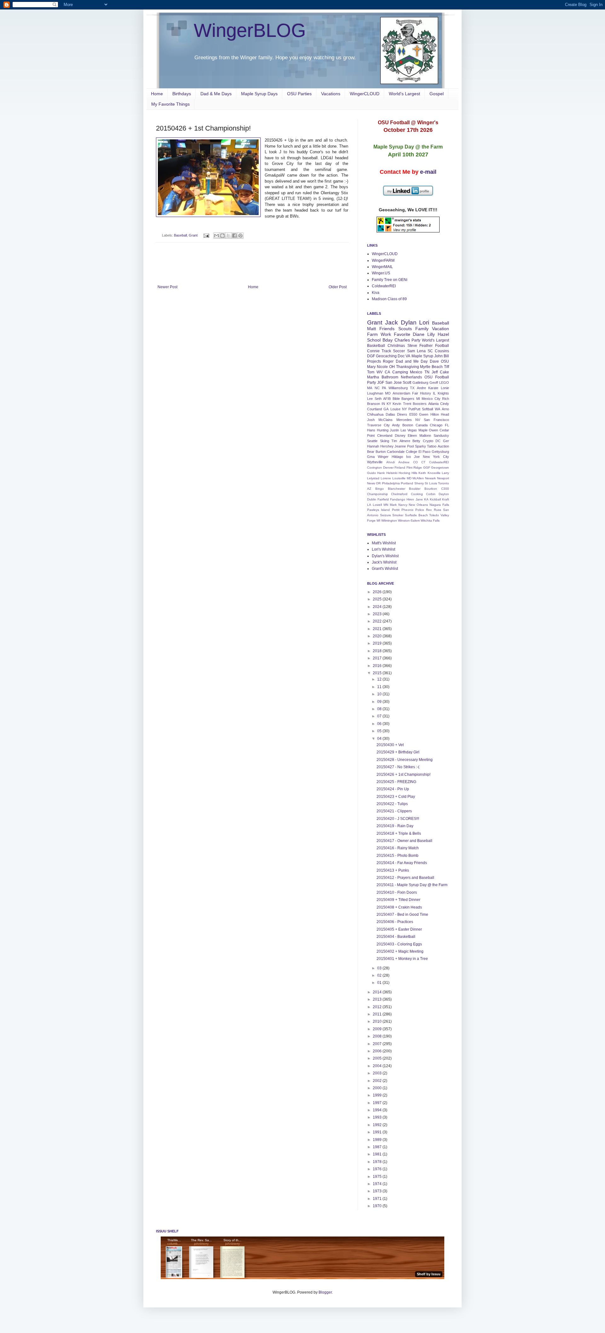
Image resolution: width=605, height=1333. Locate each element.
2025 (378, 599)
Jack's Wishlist (384, 562)
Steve (412, 345)
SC (430, 351)
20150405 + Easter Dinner (399, 929)
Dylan (409, 322)
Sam (411, 351)
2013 (378, 999)
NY (404, 409)
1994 (378, 1110)
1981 (378, 1154)
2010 (378, 1021)
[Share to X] (228, 235)
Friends (387, 328)
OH (392, 367)
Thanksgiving (407, 367)
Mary (371, 367)
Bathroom (390, 377)
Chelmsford (399, 494)
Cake (444, 372)
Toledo (434, 515)
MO (388, 393)
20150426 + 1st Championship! (403, 774)
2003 (378, 1073)
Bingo (379, 488)
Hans (371, 430)
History (425, 393)
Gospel (436, 93)
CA (387, 372)
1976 (378, 1169)
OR (378, 483)
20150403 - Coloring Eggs (399, 944)
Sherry (419, 483)
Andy (396, 425)
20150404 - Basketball (396, 936)
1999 (378, 1095)
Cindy (444, 404)
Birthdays (181, 93)
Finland (400, 467)
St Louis (431, 483)
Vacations (330, 93)
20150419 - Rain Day (395, 826)
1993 (378, 1117)
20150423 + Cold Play (396, 796)
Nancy (402, 504)
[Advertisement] (252, 267)
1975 (378, 1176)
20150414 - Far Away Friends (402, 863)
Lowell (377, 504)
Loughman (375, 393)
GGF (426, 467)
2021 (378, 629)
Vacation (440, 328)
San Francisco (436, 420)
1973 (378, 1191)
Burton (381, 451)
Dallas (390, 414)
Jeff (435, 372)
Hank (381, 473)
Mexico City (431, 398)
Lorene (386, 478)
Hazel (443, 334)
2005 (378, 1058)
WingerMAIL (382, 267)
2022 (378, 621)
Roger (388, 361)
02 (380, 975)
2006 (378, 1051)
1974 (378, 1184)
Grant (193, 235)
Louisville (399, 478)
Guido (371, 473)
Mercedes (404, 420)
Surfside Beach (416, 515)
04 (380, 738)
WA (437, 409)
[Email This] (216, 235)
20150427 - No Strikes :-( (398, 767)
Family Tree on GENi (389, 280)
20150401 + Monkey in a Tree (402, 958)
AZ (369, 488)
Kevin (397, 404)
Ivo (408, 457)
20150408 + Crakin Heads (399, 907)
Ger (446, 441)
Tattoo (431, 446)
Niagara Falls (439, 504)
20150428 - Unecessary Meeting (405, 759)
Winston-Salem (409, 520)
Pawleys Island (378, 510)
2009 (378, 1029)
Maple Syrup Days (259, 93)
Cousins (442, 351)
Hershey (387, 446)
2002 (378, 1081)
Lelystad (373, 478)
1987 (378, 1147)
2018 (378, 651)
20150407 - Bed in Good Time (402, 914)
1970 (378, 1206)
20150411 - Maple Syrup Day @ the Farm (412, 885)
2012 (378, 1007)
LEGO (444, 382)
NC (377, 388)
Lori (424, 322)
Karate (433, 388)
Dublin (371, 499)
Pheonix (407, 510)
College (411, 451)
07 (380, 716)
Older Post (338, 287)
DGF (371, 356)
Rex (429, 510)
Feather (426, 345)
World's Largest (404, 93)
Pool (410, 446)
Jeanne (400, 446)
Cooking (417, 494)
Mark (393, 504)
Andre (421, 388)
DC (438, 441)
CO (415, 462)
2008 (378, 1036)
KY (389, 404)
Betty (416, 441)
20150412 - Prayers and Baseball (405, 877)
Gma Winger (378, 457)
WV (380, 372)
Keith (422, 473)
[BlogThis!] (222, 235)
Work (386, 334)
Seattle (372, 441)
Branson (373, 404)
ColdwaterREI (384, 286)
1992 (378, 1125)
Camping (400, 372)
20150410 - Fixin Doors (397, 892)
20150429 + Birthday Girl (398, 752)
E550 (413, 414)
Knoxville (434, 473)
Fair (415, 393)
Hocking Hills (408, 473)
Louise (395, 409)
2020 (378, 636)
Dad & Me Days (216, 93)
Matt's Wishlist (384, 543)
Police (419, 510)
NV (417, 420)
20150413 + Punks (393, 870)
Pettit (396, 510)
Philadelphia (391, 483)
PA (384, 388)
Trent (407, 404)
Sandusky (441, 435)
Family (422, 328)
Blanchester (396, 488)
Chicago (436, 425)
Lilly (431, 334)
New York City (436, 457)
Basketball (376, 345)
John (438, 356)
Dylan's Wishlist (385, 556)
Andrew (403, 462)
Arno (445, 409)
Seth (378, 398)
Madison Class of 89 (389, 299)
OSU (445, 361)
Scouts (405, 328)
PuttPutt (414, 409)
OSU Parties (299, 93)
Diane (418, 334)
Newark (430, 478)
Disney (400, 435)
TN (426, 372)
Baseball (180, 235)
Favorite (402, 334)
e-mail (428, 172)
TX (412, 388)
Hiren (410, 499)
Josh (371, 420)
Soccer (399, 351)
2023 (378, 614)
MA (369, 388)
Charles (402, 339)
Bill (446, 356)
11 (380, 687)
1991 (378, 1132)
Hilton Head (439, 414)
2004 (378, 1066)
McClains (385, 420)
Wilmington (389, 520)
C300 (445, 488)
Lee (370, 398)
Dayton (444, 494)
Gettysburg (440, 451)
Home (157, 93)
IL (434, 393)
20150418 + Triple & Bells (399, 833)
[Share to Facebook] (234, 235)
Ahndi (390, 462)
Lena (421, 351)
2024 (378, 607)
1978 (378, 1162)
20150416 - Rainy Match (398, 848)
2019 (378, 643)
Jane (419, 499)
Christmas (396, 345)
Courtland (374, 409)
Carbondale (396, 451)
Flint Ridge (414, 467)
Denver (388, 467)
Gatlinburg (420, 382)
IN (383, 404)
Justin (394, 430)
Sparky (420, 446)
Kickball (435, 499)
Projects (374, 361)
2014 (378, 992)
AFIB (387, 398)
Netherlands (411, 377)
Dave (434, 361)
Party (416, 340)
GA (386, 409)
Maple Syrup (422, 356)
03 (380, 968)
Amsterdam (401, 393)
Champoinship (377, 494)
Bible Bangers (404, 398)
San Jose (393, 382)
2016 (378, 666)
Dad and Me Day (412, 361)
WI (378, 520)
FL (447, 425)
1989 (378, 1139)
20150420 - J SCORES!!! (398, 818)
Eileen (412, 435)
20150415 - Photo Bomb (397, 855)
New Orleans (418, 504)
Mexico (416, 372)
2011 (378, 1014)
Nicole (382, 367)
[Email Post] (206, 235)
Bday (388, 339)
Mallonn (425, 435)
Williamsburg (398, 388)
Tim (394, 441)
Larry (445, 473)
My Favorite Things (170, 104)
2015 (378, 673)
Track (386, 351)
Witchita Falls (430, 520)
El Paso (424, 451)
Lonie (445, 388)
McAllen (418, 478)
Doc (401, 356)
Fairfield (383, 499)
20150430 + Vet (390, 745)
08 (380, 709)
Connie (373, 351)
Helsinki (391, 473)
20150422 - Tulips (392, 804)
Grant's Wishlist (385, 568)
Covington (374, 467)
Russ (437, 510)
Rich (445, 398)
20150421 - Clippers (394, 811)
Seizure (385, 515)
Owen (433, 430)
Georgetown (440, 467)
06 (380, 724)
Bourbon (430, 488)
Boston (407, 425)
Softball (427, 409)
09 (380, 701)
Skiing (384, 441)
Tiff (446, 367)
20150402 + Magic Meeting (400, 951)
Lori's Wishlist (383, 549)
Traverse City (378, 425)
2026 (378, 592)
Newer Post (167, 287)
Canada (422, 425)
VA (408, 356)
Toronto (443, 483)
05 (380, 731)
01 (380, 982)
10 (380, 694)
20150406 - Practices (395, 922)
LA (369, 504)
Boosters (420, 404)
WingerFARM (383, 260)
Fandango (397, 499)
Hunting (383, 430)
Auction (443, 446)
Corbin (430, 494)
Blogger (325, 1292)
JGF (380, 382)
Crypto (428, 441)
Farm (372, 334)
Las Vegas (408, 430)
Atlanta (433, 404)
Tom (370, 372)
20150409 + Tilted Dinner (398, 899)
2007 (378, 1044)
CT (423, 462)
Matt (371, 328)
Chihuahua (375, 414)
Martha (373, 377)
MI (418, 398)
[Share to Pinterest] (240, 235)
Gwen (423, 414)
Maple (423, 430)
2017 (378, 658)
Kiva (375, 292)
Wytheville (375, 462)
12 (380, 679)
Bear (370, 451)
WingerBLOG (250, 30)
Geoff (433, 382)
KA (426, 499)
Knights (443, 393)
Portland (407, 483)
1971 (378, 1198)
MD (409, 478)
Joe (417, 457)
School (374, 339)
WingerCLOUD (364, 93)
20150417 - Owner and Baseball (404, 841)
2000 (378, 1088)
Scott (407, 382)
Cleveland (384, 435)
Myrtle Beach (431, 367)
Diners (402, 414)
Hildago (397, 457)
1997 (378, 1103)
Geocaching (386, 356)
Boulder (414, 488)
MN (385, 504)
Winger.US (381, 273)
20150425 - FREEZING (396, 782)
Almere (405, 441)
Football (442, 345)
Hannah (373, 446)
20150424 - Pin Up (393, 789)
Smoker (397, 515)
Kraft (445, 499)
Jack (391, 322)
